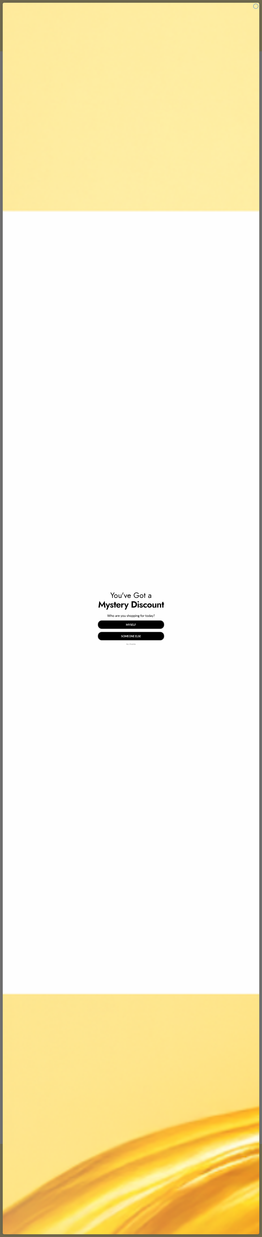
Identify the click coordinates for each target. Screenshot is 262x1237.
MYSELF (131, 624)
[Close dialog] (255, 6)
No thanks (131, 644)
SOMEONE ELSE (131, 636)
